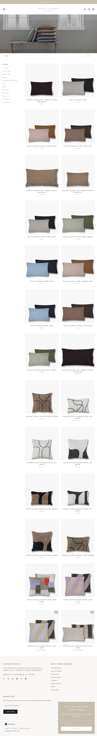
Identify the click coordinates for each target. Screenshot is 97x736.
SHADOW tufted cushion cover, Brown (42, 416)
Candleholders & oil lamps (9, 80)
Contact (53, 687)
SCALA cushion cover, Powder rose (42, 146)
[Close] (92, 704)
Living (5, 64)
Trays (3, 83)
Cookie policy (55, 690)
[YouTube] (17, 679)
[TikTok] (21, 679)
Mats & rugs (5, 93)
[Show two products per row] (4, 56)
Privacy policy (55, 674)
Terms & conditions (56, 671)
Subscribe (76, 728)
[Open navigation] (4, 9)
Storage (4, 77)
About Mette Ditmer (56, 668)
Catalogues (54, 680)
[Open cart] (93, 9)
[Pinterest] (12, 679)
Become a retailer (56, 677)
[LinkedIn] (25, 679)
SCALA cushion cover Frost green (41, 370)
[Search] (89, 9)
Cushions (6, 99)
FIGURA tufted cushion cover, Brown (42, 509)
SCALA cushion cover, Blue (41, 281)
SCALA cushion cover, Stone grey (42, 237)
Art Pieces (5, 68)
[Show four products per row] (7, 56)
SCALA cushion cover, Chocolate (78, 146)
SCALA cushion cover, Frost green (78, 237)
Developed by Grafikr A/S (12, 731)
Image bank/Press (56, 683)
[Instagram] (8, 679)
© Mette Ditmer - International (18, 728)
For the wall (5, 90)
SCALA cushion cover (78, 100)
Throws (4, 96)
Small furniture (6, 74)
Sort (88, 56)
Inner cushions (6, 102)
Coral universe (6, 71)
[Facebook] (4, 679)
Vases (3, 87)
